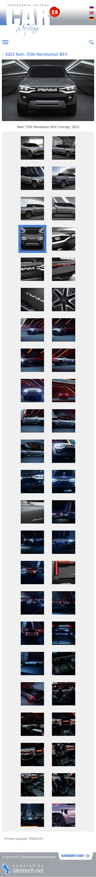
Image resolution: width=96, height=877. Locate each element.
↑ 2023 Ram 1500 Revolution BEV (34, 54)
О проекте (10, 857)
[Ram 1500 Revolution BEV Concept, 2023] (48, 90)
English (91, 13)
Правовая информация (38, 857)
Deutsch (91, 19)
